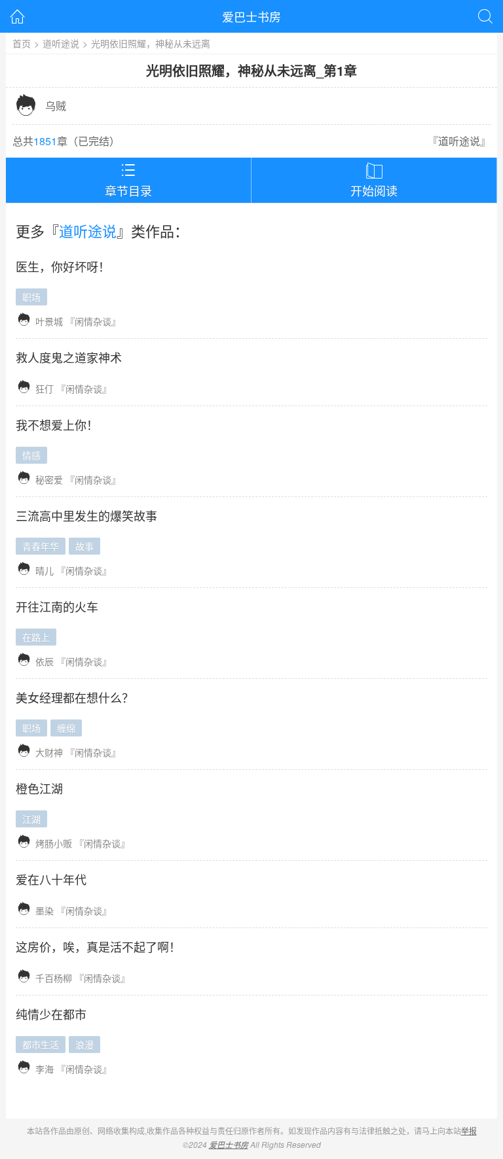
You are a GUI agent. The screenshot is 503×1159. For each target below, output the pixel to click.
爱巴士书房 (251, 16)
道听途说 (61, 43)
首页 (21, 43)
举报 (469, 1130)
